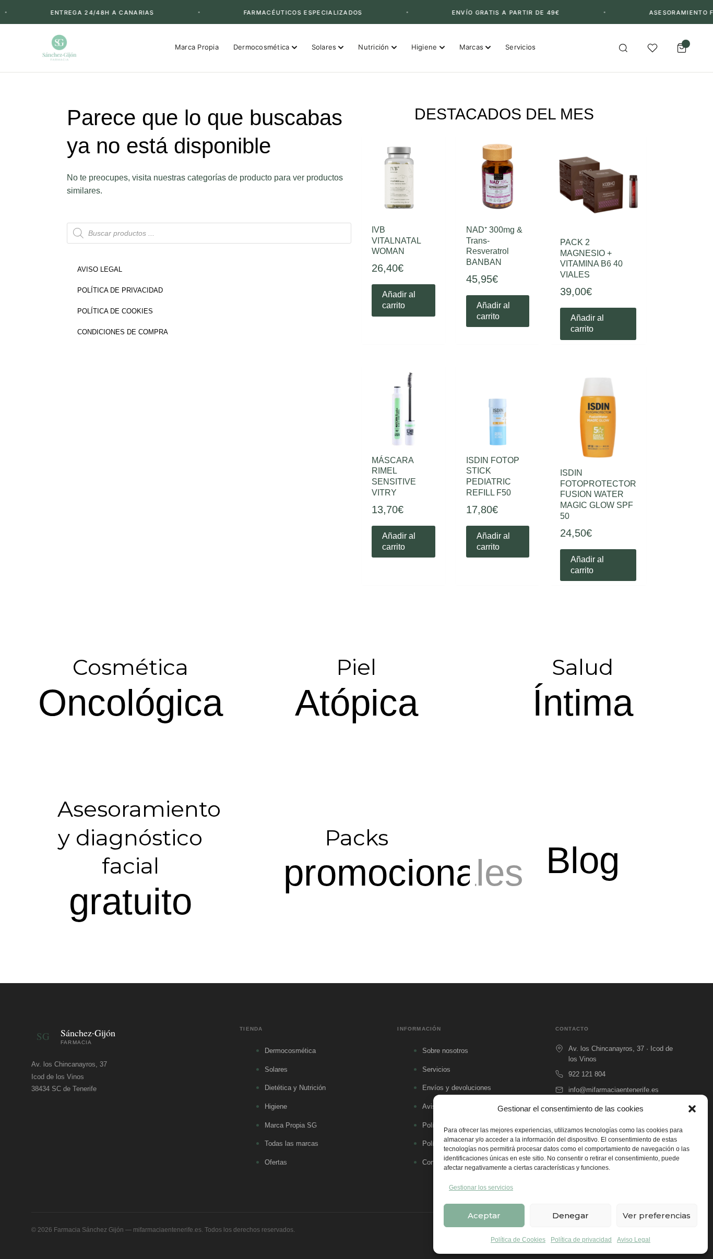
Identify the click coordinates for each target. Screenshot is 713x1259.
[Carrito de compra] (681, 48)
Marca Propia (197, 47)
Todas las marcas (291, 1143)
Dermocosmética (261, 47)
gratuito (130, 901)
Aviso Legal (633, 1239)
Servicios (520, 47)
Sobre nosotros (445, 1051)
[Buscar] (623, 48)
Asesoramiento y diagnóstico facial (139, 837)
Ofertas (276, 1162)
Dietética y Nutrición (295, 1088)
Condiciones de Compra (122, 332)
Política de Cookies (518, 1239)
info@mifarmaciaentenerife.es (613, 1090)
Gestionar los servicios (481, 1187)
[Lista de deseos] (652, 48)
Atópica (356, 702)
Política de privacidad (581, 1239)
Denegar (570, 1215)
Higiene (424, 47)
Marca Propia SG (291, 1125)
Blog (583, 860)
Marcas (471, 47)
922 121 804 (586, 1074)
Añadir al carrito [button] (398, 300)
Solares (324, 47)
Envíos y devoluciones (456, 1088)
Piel (356, 667)
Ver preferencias (657, 1215)
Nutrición (373, 47)
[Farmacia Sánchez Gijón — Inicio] (59, 48)
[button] (692, 1109)
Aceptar (484, 1215)
